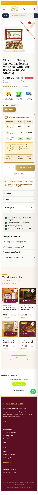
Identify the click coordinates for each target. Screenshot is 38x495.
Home (5, 426)
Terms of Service (9, 455)
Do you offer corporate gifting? (19, 257)
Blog (4, 442)
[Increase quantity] (13, 168)
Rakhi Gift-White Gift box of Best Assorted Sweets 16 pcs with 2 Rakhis (10, 342)
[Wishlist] (29, 9)
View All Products (8, 283)
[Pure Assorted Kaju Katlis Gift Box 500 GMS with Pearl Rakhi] (27, 329)
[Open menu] (4, 9)
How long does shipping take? (19, 242)
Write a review (19, 384)
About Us (6, 439)
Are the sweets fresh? (19, 252)
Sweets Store (7, 429)
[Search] (24, 9)
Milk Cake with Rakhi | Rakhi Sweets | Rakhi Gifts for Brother (27, 309)
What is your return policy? (19, 247)
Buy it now (19, 174)
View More (20, 358)
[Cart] (33, 9)
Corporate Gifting (9, 432)
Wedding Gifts (8, 436)
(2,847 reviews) (23, 86)
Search (5, 451)
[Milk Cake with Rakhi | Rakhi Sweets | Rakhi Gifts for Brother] (27, 296)
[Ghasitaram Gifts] (14, 8)
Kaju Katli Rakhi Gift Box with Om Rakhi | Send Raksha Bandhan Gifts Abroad (10, 309)
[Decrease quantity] (5, 168)
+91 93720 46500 (9, 473)
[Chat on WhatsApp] (33, 391)
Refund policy (8, 458)
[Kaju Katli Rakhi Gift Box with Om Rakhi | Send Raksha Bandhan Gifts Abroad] (10, 296)
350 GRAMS (9, 109)
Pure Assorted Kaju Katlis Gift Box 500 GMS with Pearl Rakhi (27, 342)
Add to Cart (11, 301)
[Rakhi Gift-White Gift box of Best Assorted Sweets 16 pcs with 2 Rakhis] (10, 329)
